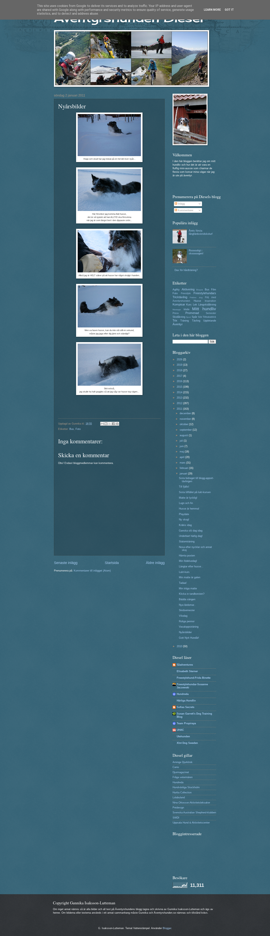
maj (182, 451)
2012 (180, 403)
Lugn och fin (186, 503)
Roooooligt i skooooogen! (196, 252)
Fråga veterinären (183, 777)
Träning (184, 320)
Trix (175, 320)
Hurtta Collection (182, 792)
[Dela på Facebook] (113, 424)
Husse (197, 300)
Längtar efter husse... (191, 566)
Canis (176, 767)
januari (184, 473)
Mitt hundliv (204, 308)
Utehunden (183, 736)
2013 (180, 397)
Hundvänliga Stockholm (186, 787)
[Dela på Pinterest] (117, 424)
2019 (180, 364)
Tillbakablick (209, 317)
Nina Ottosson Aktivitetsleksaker (191, 802)
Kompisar (179, 304)
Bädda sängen (187, 599)
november (186, 418)
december (186, 413)
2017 (180, 375)
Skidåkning (179, 316)
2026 (180, 359)
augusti (184, 435)
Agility (176, 289)
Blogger (167, 928)
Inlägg (181, 203)
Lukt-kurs (184, 572)
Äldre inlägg (155, 563)
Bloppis (199, 290)
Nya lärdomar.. (187, 604)
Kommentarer (185, 210)
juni (182, 446)
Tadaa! (183, 582)
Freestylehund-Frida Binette (194, 677)
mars (183, 462)
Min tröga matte (188, 588)
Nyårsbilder (185, 632)
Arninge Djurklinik (183, 762)
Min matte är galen (189, 577)
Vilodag (183, 615)
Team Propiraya (186, 723)
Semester (211, 313)
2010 (180, 646)
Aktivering (188, 289)
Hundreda (183, 694)
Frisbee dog (196, 297)
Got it (229, 9)
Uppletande (209, 320)
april (182, 457)
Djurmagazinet (181, 772)
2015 (180, 386)
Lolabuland (179, 797)
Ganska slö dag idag (190, 530)
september (186, 429)
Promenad (192, 313)
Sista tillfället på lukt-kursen (195, 492)
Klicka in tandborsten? (191, 593)
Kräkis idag (185, 525)
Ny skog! (184, 519)
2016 (180, 381)
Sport (188, 317)
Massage (177, 309)
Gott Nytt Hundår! (189, 637)
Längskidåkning (207, 304)
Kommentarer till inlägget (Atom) (92, 570)
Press (176, 313)
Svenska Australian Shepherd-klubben (194, 812)
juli (182, 440)
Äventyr (178, 324)
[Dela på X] (110, 424)
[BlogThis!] (106, 424)
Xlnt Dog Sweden (187, 742)
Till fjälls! (184, 486)
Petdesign (178, 807)
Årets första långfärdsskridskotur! (201, 232)
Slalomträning (186, 541)
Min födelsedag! (188, 560)
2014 (180, 392)
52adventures (185, 664)
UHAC (180, 729)
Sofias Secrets (185, 707)
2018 (180, 370)
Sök (200, 317)
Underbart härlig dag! (191, 535)
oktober (184, 424)
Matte (187, 309)
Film (213, 289)
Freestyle (186, 293)
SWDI (176, 817)
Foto (78, 428)
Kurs (189, 304)
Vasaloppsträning (188, 626)
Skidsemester (187, 610)
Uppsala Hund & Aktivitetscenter (191, 822)
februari (184, 468)
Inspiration (210, 301)
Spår (194, 316)
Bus (71, 428)
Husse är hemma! (189, 508)
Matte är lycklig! (188, 497)
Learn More (212, 9)
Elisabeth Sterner (187, 671)
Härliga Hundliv (186, 700)
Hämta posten (187, 555)
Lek (195, 304)
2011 (180, 408)
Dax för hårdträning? (186, 270)
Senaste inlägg (65, 563)
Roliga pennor (186, 621)
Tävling (196, 320)
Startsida (112, 563)
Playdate (184, 514)
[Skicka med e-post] (102, 424)
